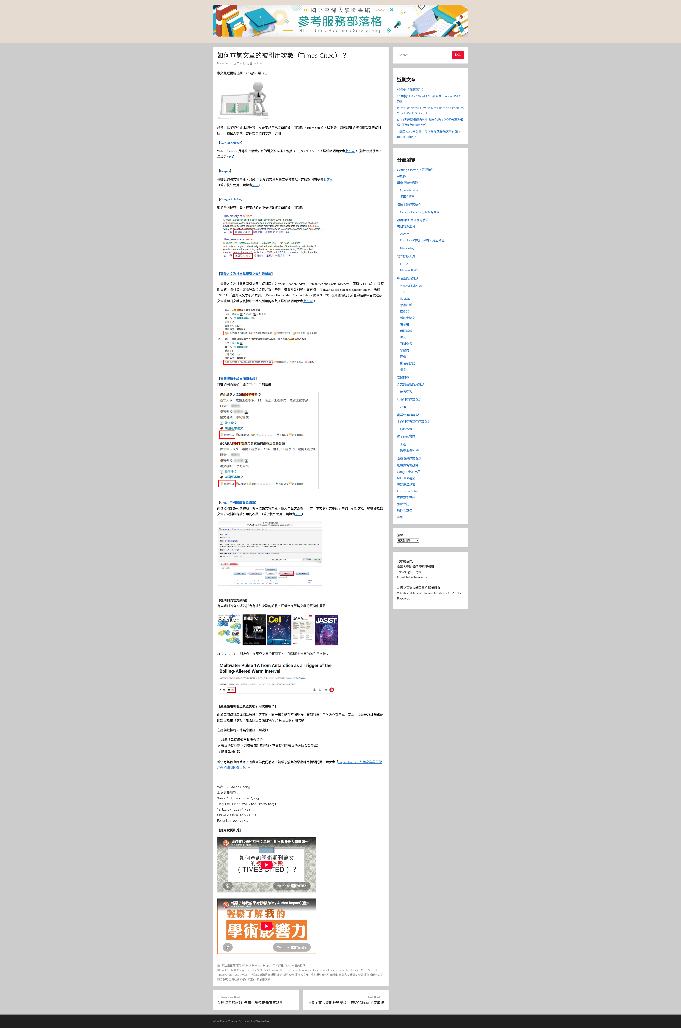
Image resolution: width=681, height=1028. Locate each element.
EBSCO (405, 311)
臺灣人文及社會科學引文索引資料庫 (245, 274)
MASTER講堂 (406, 478)
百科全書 (406, 344)
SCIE (260, 970)
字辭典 (404, 350)
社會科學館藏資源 (409, 399)
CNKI (232, 970)
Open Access (409, 190)
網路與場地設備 (407, 465)
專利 (403, 337)
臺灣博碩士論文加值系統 (237, 379)
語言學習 (406, 391)
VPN (230, 157)
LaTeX (404, 264)
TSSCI (236, 974)
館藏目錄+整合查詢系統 (412, 220)
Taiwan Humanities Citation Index (291, 970)
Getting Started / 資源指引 (415, 170)
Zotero (404, 234)
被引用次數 (263, 979)
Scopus (225, 171)
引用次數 (288, 974)
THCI (374, 970)
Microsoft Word (411, 270)
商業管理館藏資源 (409, 415)
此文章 (350, 151)
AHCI (225, 970)
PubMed (406, 429)
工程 (403, 444)
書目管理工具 (406, 226)
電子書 (404, 324)
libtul (260, 63)
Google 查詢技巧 (295, 965)
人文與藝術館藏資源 (410, 384)
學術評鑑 (278, 965)
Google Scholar (230, 199)
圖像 (403, 357)
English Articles (407, 491)
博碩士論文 (407, 318)
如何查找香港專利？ (410, 90)
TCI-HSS (364, 970)
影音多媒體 (407, 363)
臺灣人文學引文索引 (351, 974)
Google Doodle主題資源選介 (419, 212)
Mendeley (407, 248)
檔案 (403, 370)
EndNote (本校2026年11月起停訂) (422, 240)
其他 (400, 517)
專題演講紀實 (406, 485)
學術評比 (276, 974)
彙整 (400, 535)
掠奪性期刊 (407, 196)
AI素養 (401, 176)
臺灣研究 (403, 378)
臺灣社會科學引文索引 (242, 979)
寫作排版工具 (406, 256)
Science (228, 654)
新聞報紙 (406, 331)
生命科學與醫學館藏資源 (413, 421)
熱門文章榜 (404, 510)
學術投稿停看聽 (407, 183)
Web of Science (230, 143)
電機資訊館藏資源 (409, 458)
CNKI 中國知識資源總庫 (237, 502)
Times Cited (224, 974)
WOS (244, 974)
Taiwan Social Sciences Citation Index (335, 970)
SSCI (267, 970)
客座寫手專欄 (406, 497)
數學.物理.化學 (409, 450)
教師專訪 (403, 504)
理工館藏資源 (406, 437)
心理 (403, 407)
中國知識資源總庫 (259, 974)
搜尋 (458, 55)
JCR (403, 292)
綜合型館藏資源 (231, 965)
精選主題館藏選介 (409, 204)
